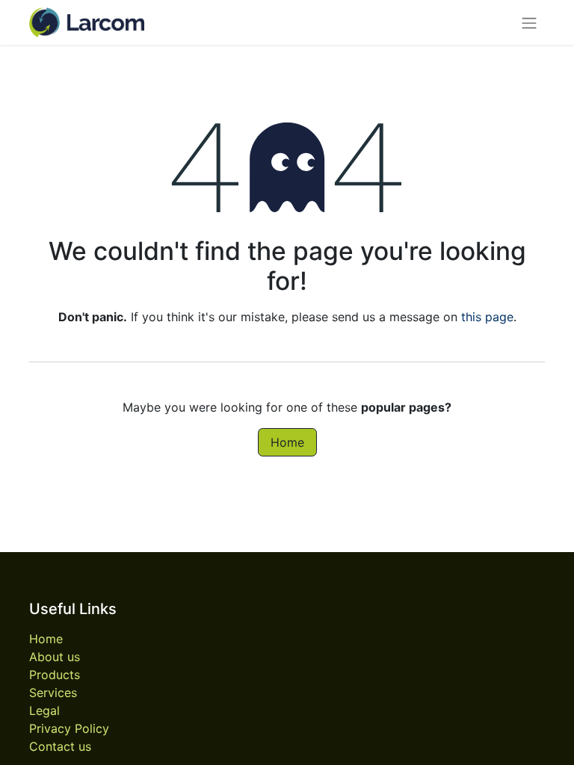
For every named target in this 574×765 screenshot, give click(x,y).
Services (53, 692)
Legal (44, 710)
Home (287, 442)
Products (54, 674)
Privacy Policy (69, 728)
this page (487, 316)
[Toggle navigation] (529, 22)
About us (54, 656)
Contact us (60, 746)
